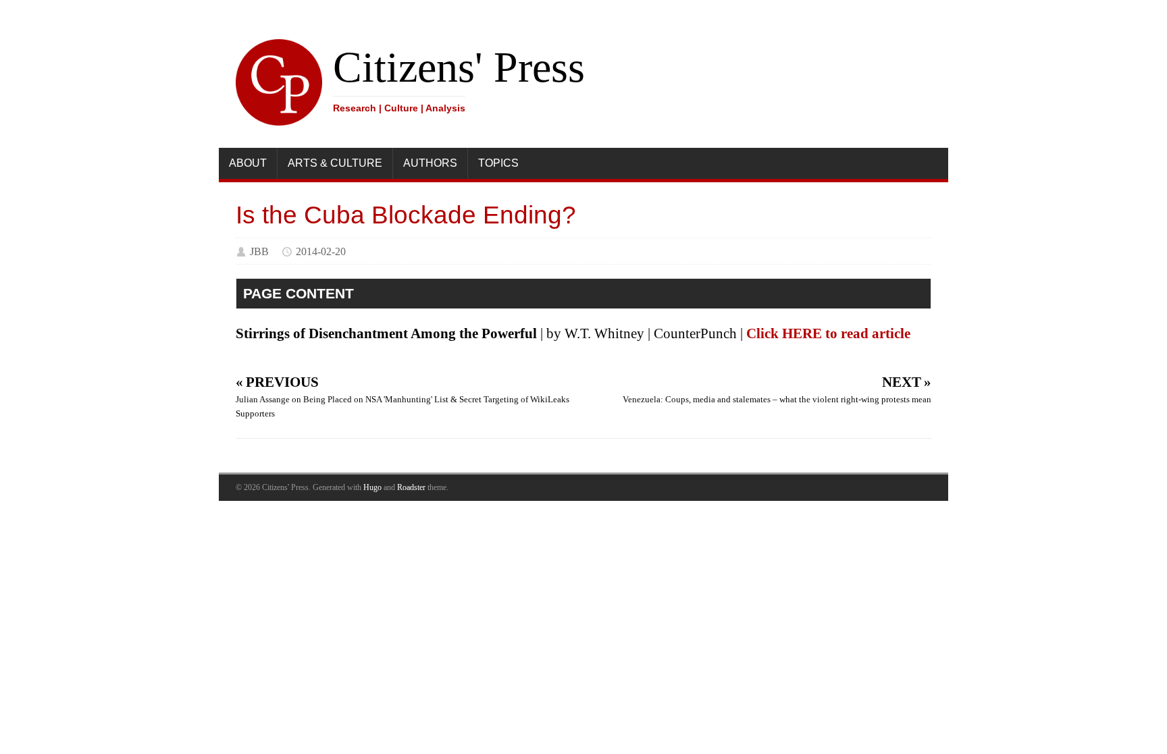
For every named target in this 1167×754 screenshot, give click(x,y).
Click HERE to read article (828, 333)
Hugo (372, 487)
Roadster (411, 487)
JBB (259, 251)
